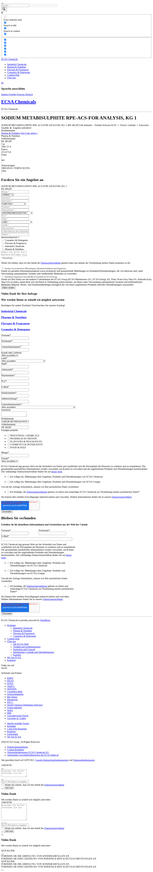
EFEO (10, 683)
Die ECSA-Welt (21, 644)
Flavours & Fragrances (18, 69)
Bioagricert (12, 699)
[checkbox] (76, 441)
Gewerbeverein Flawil (17, 715)
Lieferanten (12, 734)
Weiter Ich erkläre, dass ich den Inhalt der (34, 785)
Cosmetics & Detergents (18, 72)
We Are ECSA (14, 657)
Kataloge (11, 660)
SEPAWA (12, 689)
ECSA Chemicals (9, 59)
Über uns (11, 77)
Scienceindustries (15, 694)
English (13, 94)
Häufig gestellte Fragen (18, 723)
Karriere (17, 655)
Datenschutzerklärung (37, 492)
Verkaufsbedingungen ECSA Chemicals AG (28, 752)
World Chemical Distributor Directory (25, 705)
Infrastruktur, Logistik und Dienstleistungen (33, 652)
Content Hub (13, 75)
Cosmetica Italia (14, 691)
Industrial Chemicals (16, 64)
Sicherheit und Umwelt (24, 649)
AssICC (11, 686)
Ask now (9, 788)
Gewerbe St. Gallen (16, 718)
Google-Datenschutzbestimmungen (51, 760)
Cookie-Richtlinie (15, 749)
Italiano (5, 94)
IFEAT (10, 681)
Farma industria (14, 707)
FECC (10, 702)
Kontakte (11, 726)
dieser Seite (56, 471)
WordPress (45, 620)
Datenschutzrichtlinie (51, 263)
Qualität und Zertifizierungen (26, 647)
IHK (9, 713)
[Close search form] (2, 3)
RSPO (10, 678)
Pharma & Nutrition (16, 67)
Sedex (10, 710)
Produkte (11, 625)
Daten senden (8, 288)
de (2, 83)
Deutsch (29, 94)
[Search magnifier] (4, 9)
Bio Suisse (12, 697)
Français (21, 94)
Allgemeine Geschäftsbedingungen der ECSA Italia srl (33, 755)
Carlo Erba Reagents (17, 729)
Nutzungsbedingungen (84, 760)
